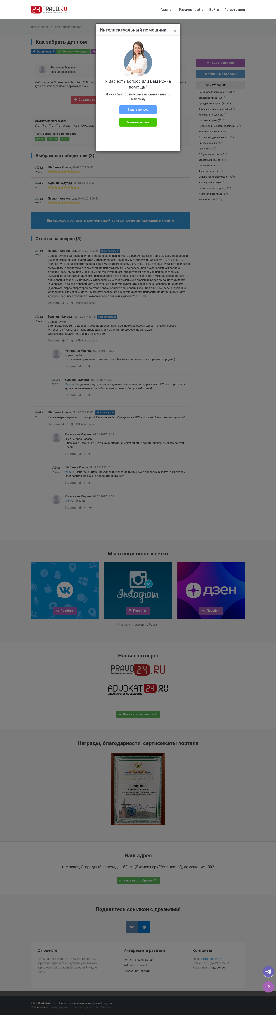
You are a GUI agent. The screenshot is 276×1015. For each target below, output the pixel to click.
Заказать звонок (138, 122)
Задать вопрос (138, 109)
